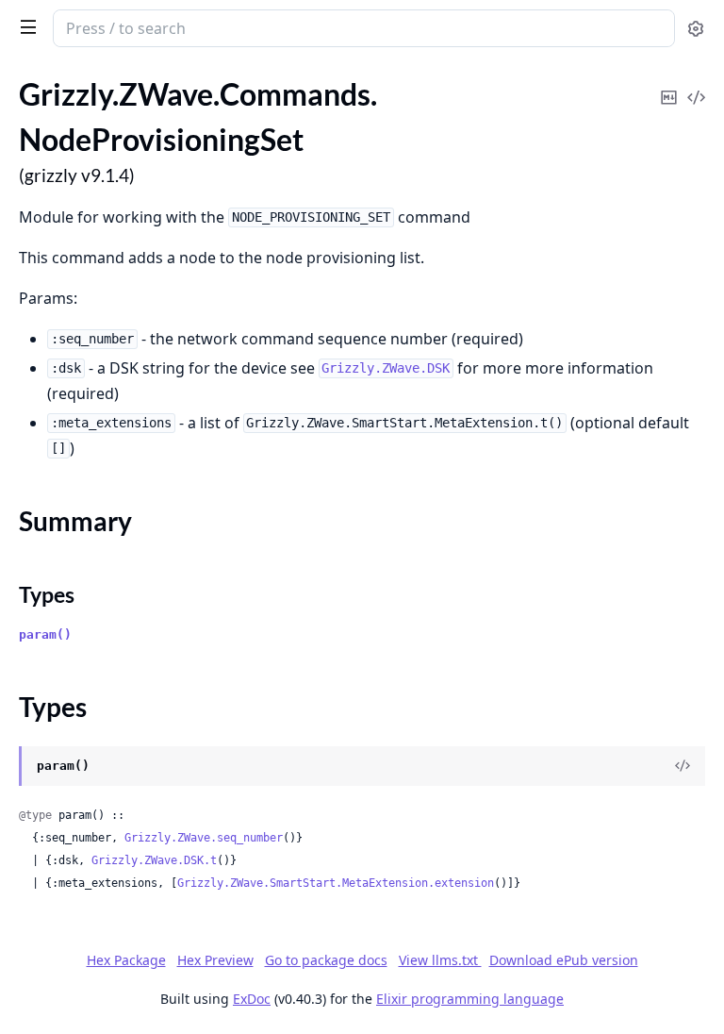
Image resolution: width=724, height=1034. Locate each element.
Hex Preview (215, 960)
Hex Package (126, 960)
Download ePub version (563, 960)
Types (46, 594)
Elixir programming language (470, 999)
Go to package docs (326, 960)
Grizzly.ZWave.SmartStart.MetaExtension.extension (335, 883)
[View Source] (695, 84)
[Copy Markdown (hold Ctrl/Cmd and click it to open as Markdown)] (668, 84)
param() (45, 634)
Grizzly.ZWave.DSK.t (154, 860)
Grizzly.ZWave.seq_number (203, 837)
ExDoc (252, 999)
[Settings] (695, 29)
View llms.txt (440, 960)
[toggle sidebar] (24, 26)
